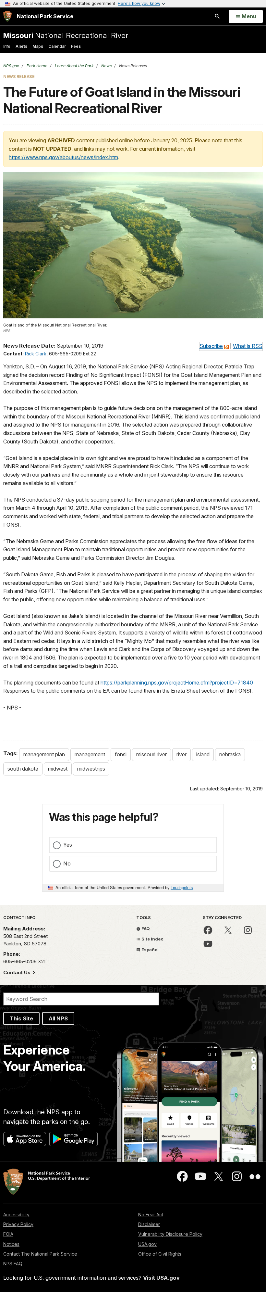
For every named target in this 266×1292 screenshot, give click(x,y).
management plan (44, 754)
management (90, 754)
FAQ (145, 928)
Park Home (36, 65)
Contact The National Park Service (40, 1254)
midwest (57, 768)
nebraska (230, 754)
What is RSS (247, 346)
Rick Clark (35, 353)
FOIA (8, 1234)
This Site (21, 1018)
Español (149, 949)
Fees (76, 46)
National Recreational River (65, 35)
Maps (37, 46)
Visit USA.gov (161, 1277)
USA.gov (147, 1244)
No (67, 863)
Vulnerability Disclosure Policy (170, 1234)
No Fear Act (150, 1214)
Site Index (151, 938)
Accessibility (16, 1214)
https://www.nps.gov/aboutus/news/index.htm (63, 157)
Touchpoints (182, 887)
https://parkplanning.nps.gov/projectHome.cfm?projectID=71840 (177, 682)
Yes (67, 844)
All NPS (58, 1018)
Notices (11, 1244)
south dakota (22, 768)
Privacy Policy (18, 1224)
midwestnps (91, 768)
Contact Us (17, 972)
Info (6, 46)
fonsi (121, 754)
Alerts (21, 46)
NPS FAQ (12, 1263)
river (181, 754)
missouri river (151, 754)
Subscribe (211, 346)
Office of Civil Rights (159, 1254)
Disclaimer (149, 1224)
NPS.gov (11, 65)
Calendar (57, 46)
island (203, 754)
